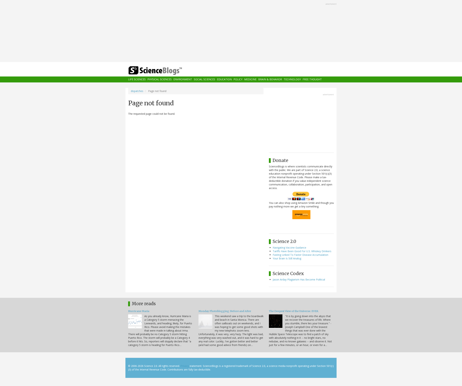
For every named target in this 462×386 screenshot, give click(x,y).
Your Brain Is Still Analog (287, 258)
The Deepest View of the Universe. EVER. (294, 311)
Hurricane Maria (138, 311)
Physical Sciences (159, 79)
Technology (292, 79)
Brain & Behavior (270, 79)
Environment (182, 79)
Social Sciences (204, 79)
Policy (238, 79)
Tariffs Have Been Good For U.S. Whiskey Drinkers (302, 251)
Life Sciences (137, 79)
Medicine (250, 79)
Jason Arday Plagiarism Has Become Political (299, 279)
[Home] (162, 70)
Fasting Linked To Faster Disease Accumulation (300, 254)
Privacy (184, 366)
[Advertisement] (231, 31)
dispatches (137, 91)
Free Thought (312, 79)
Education (224, 79)
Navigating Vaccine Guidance (289, 247)
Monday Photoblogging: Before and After (225, 311)
